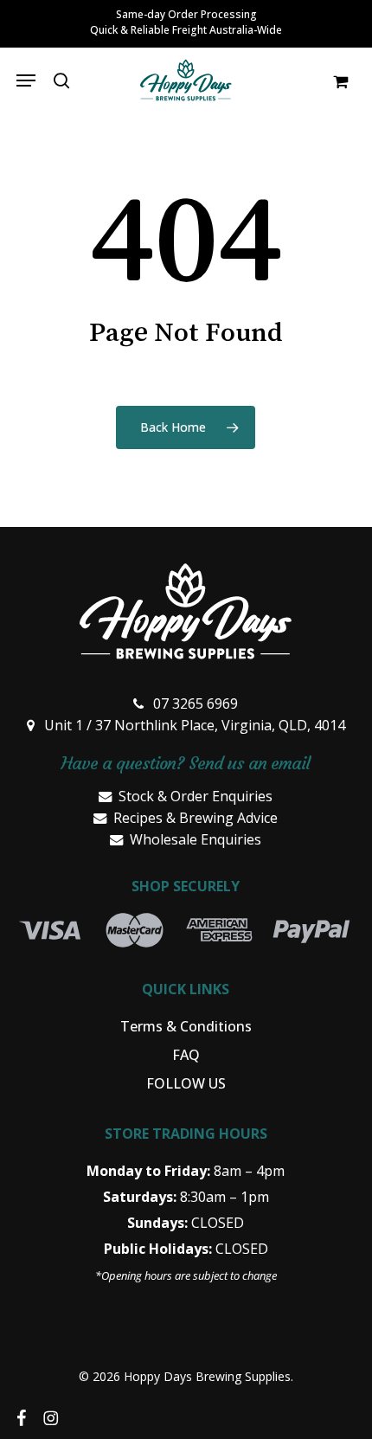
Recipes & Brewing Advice (195, 817)
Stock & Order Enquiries (196, 796)
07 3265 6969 (195, 703)
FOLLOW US (186, 1083)
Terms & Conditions (186, 1026)
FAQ (186, 1054)
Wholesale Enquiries (195, 839)
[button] (25, 80)
